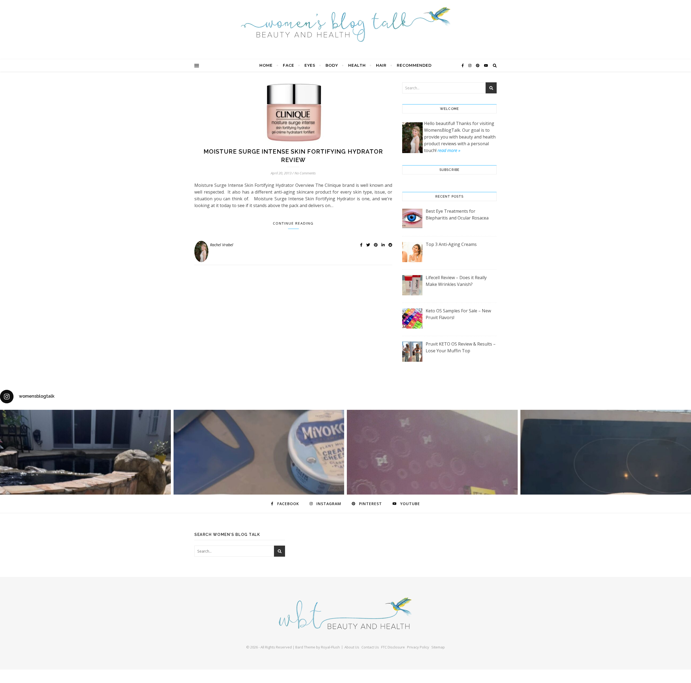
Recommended (414, 65)
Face (288, 65)
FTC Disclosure (393, 647)
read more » (449, 150)
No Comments (305, 173)
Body (332, 65)
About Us (351, 647)
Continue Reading (293, 223)
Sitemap (438, 647)
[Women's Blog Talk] (345, 24)
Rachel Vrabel (221, 244)
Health (357, 65)
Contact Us (370, 647)
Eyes (309, 65)
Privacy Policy (418, 647)
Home (266, 65)
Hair (381, 65)
